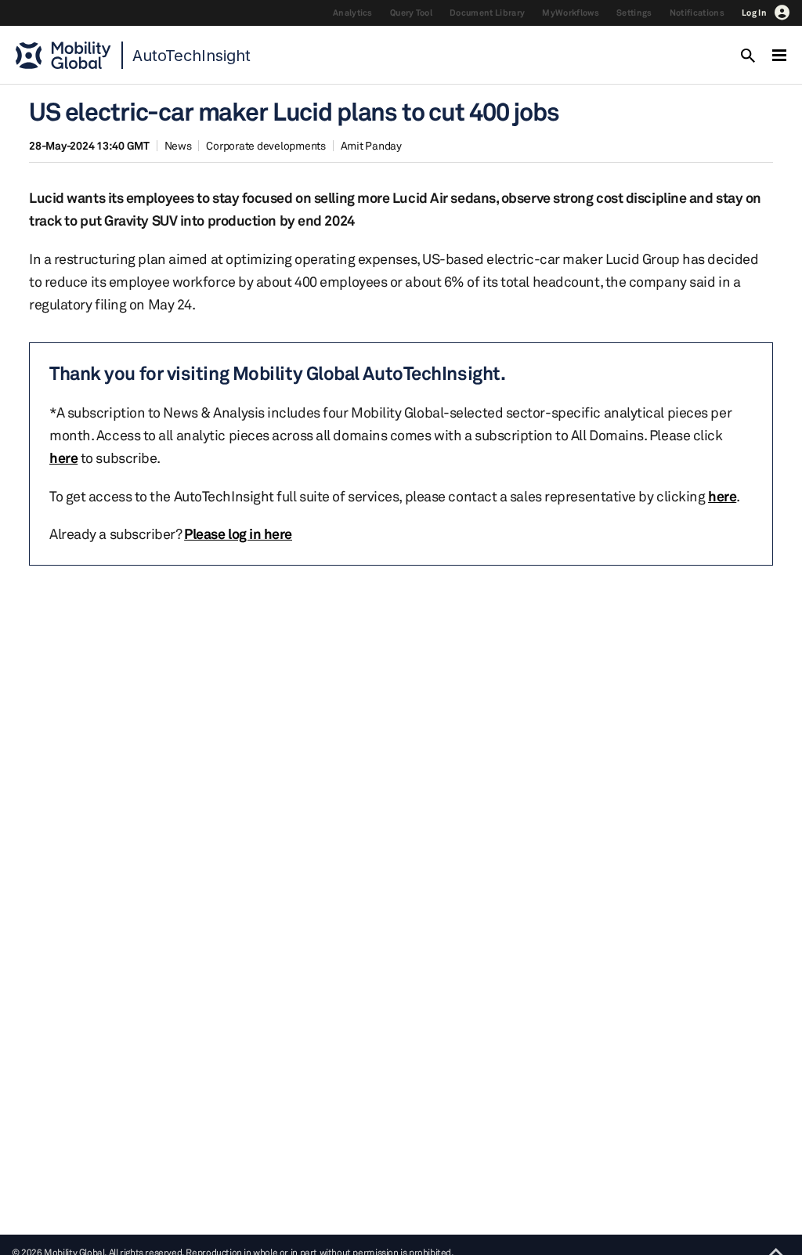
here (63, 457)
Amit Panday (371, 145)
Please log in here (238, 533)
